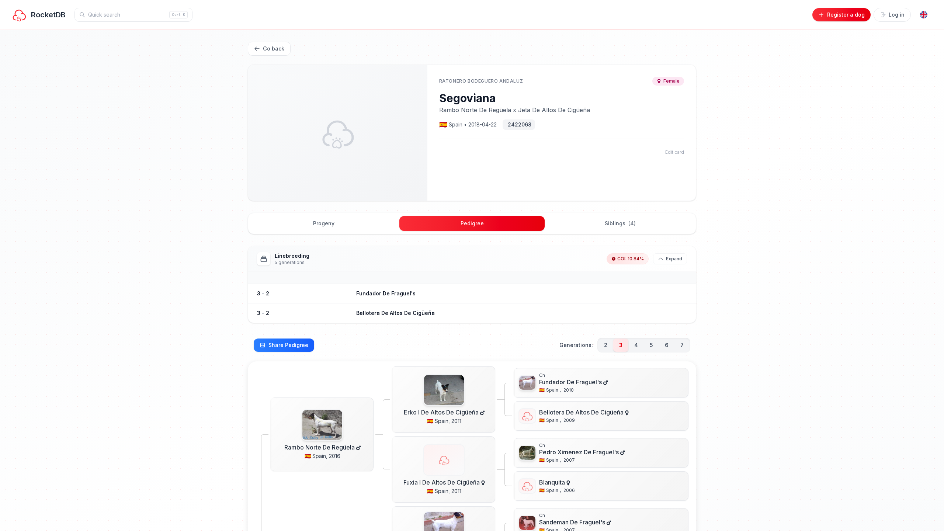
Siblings (620, 223)
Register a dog (846, 14)
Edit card (674, 152)
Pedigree (472, 223)
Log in (897, 14)
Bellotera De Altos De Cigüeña (395, 313)
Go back (273, 48)
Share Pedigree (288, 345)
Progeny (323, 223)
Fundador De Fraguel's (386, 293)
